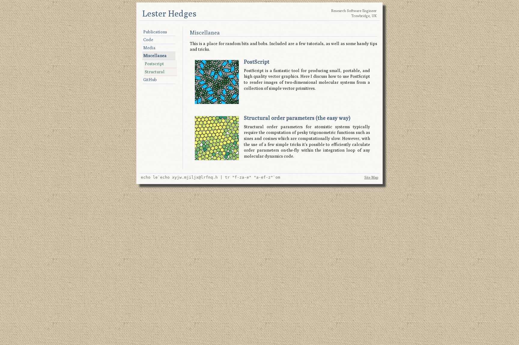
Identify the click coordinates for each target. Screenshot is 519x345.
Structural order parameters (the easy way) (297, 118)
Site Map (371, 177)
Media (149, 47)
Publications (155, 31)
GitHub (150, 79)
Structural (155, 71)
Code (148, 39)
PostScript (256, 62)
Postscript (154, 63)
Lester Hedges (169, 13)
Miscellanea (155, 55)
